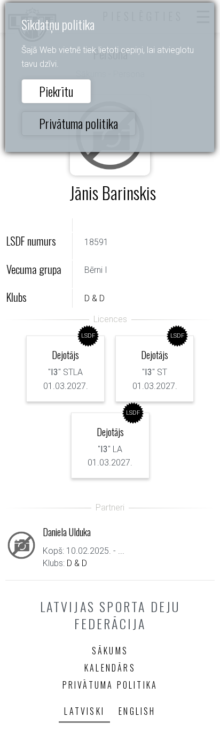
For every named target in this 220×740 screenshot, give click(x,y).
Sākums (110, 650)
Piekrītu (56, 91)
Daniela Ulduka (67, 531)
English (137, 711)
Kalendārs (110, 667)
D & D (94, 298)
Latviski (84, 711)
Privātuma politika (78, 123)
